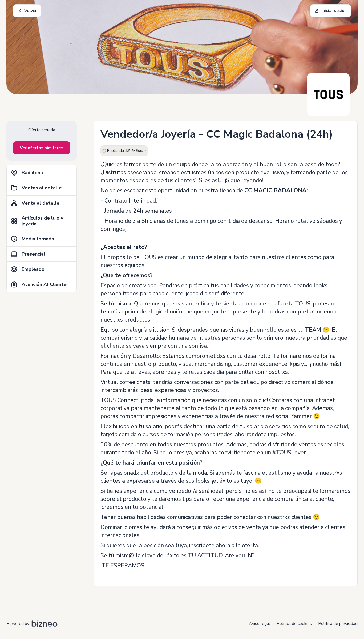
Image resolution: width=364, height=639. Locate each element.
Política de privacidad (338, 623)
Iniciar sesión (334, 11)
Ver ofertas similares (41, 148)
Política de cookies (294, 623)
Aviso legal (259, 623)
